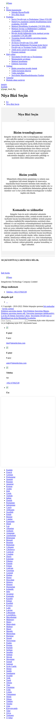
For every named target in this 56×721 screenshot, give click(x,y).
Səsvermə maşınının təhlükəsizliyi (40, 313)
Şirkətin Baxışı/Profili (20, 12)
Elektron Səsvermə (19, 64)
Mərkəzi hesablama (19, 61)
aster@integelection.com (16, 363)
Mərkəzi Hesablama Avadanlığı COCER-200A (30, 26)
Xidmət (9, 66)
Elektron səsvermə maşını (11, 311)
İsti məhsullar (48, 306)
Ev (7, 7)
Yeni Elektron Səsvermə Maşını (36, 311)
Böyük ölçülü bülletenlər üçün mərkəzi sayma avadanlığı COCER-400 (30, 34)
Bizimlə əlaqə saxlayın (15, 80)
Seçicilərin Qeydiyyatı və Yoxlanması (26, 57)
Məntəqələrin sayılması (20, 59)
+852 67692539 (12, 383)
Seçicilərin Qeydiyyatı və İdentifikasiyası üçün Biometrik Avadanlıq (26, 317)
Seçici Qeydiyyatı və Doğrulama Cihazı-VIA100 (31, 19)
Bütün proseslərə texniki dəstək (24, 68)
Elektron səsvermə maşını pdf (13, 313)
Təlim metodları (17, 73)
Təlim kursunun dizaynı (21, 71)
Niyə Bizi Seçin (17, 15)
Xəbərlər (9, 78)
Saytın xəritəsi (8, 309)
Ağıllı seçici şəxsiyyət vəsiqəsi (23, 50)
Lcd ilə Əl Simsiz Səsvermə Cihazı (15, 316)
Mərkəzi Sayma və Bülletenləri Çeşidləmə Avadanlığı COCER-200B (28, 30)
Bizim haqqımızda (13, 10)
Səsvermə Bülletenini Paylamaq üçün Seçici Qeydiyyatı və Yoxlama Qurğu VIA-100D (29, 46)
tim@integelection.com (15, 343)
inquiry (4, 84)
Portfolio (9, 17)
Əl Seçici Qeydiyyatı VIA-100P (24, 43)
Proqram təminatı (18, 52)
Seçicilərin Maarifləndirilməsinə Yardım (27, 75)
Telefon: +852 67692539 (16, 292)
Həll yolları (10, 54)
